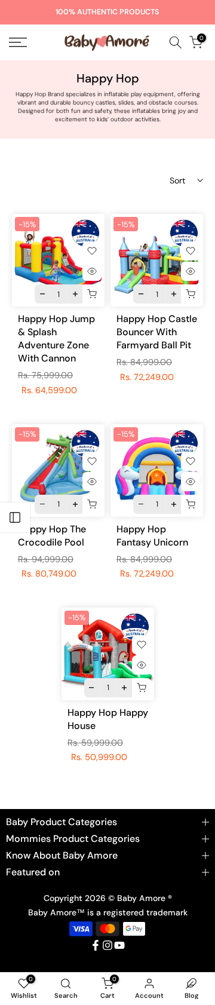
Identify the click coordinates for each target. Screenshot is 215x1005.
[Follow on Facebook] (95, 945)
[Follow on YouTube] (119, 945)
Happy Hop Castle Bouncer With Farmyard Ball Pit (156, 331)
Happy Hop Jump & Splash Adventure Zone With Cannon (56, 338)
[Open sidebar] (15, 517)
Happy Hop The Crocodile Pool (52, 536)
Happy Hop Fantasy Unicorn (152, 536)
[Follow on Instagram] (107, 945)
